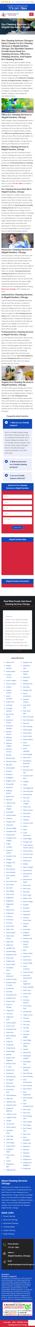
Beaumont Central (9, 721)
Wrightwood (27, 1159)
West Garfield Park (27, 1099)
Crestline (9, 847)
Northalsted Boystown (27, 762)
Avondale (9, 705)
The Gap (26, 1018)
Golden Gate (10, 961)
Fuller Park (9, 929)
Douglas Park (10, 862)
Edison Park (10, 910)
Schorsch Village (26, 925)
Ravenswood (27, 870)
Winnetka (26, 1153)
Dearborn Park (11, 856)
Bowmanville (10, 768)
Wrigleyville (27, 1168)
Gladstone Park (11, 955)
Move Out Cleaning (10, 1220)
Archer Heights (11, 680)
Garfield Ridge (11, 951)
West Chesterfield (27, 1081)
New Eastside (27, 726)
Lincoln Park (10, 1124)
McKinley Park (27, 684)
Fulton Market (10, 933)
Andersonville (10, 671)
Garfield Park (10, 948)
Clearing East (10, 835)
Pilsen (25, 829)
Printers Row (27, 857)
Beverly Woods (11, 761)
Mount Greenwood (27, 694)
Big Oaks (9, 765)
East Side (9, 888)
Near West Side (28, 717)
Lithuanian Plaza (9, 1131)
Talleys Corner (28, 1015)
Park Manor (27, 813)
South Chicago (27, 963)
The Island (26, 1021)
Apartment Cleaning (10, 1223)
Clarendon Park (11, 831)
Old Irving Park (28, 791)
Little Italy (9, 1139)
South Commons (26, 967)
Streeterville (27, 1012)
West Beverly (27, 1073)
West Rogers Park (27, 1129)
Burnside (9, 800)
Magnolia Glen (11, 1170)
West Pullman (27, 1122)
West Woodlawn (26, 1138)
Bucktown (9, 787)
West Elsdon (27, 1089)
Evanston (9, 916)
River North (27, 885)
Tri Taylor (26, 1031)
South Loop (27, 990)
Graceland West (9, 969)
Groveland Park (11, 995)
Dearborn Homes (9, 851)
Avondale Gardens (9, 709)
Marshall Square (26, 672)
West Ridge (27, 1125)
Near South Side (27, 712)
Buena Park (10, 796)
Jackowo (9, 1054)
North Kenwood (26, 744)
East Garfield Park (10, 877)
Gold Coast (10, 958)
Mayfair (25, 680)
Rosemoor (26, 911)
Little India (9, 1136)
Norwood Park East (28, 771)
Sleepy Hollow (28, 953)
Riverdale (26, 892)
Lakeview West (11, 1105)
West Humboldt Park (28, 1105)
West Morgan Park (27, 1117)
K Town (8, 1067)
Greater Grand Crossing (11, 984)
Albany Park (10, 662)
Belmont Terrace (9, 750)
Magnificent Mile (10, 1165)
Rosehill (25, 905)
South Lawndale (28, 987)
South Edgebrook (26, 982)
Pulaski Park (27, 861)
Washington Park (27, 1063)
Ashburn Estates (9, 691)
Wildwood (26, 1146)
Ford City (9, 923)
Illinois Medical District (11, 1037)
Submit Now (17, 527)
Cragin (8, 844)
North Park (26, 758)
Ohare (25, 785)
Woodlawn (26, 1156)
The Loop (26, 1025)
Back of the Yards (10, 715)
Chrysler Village (11, 828)
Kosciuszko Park (10, 1091)
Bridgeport (10, 778)
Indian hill (9, 1041)
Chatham (9, 818)
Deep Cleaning (8, 1234)
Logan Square (10, 1146)
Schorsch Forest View (27, 919)
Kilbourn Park (10, 1086)
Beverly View (10, 758)
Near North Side (27, 706)
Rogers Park (27, 898)
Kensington (10, 1080)
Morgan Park (27, 690)
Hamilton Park (11, 998)
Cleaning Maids (9, 1227)
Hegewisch (10, 1010)
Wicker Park (27, 1143)
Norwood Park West (28, 777)
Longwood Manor (9, 1150)
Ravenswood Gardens (27, 875)
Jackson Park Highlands (10, 1059)
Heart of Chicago (9, 1006)
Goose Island (10, 964)
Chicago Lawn (10, 822)
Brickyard (9, 774)
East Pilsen (10, 885)
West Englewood (27, 1093)
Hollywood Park (9, 1018)
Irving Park (9, 1045)
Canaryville (9, 812)
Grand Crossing (11, 979)
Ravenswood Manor (27, 880)
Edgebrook (10, 898)
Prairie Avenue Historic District (28, 846)
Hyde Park (9, 1032)
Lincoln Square (11, 1127)
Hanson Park (10, 1001)
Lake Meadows (11, 1095)
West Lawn (27, 1109)
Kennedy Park (11, 1076)
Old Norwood (27, 794)
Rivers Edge (27, 895)
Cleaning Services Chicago (17, 1325)
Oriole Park (27, 807)
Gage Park (9, 942)
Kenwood (9, 1083)
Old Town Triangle (26, 802)
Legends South (11, 1117)
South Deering (28, 972)
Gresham (9, 992)
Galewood (9, 945)
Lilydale (8, 1121)
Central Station (11, 815)
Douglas (9, 859)
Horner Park (10, 1026)
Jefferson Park (11, 1063)
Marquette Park (26, 667)
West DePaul (27, 1085)
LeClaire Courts (11, 1114)
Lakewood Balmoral (9, 1109)
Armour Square (11, 684)
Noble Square (27, 730)
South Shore (27, 993)
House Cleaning (9, 1216)
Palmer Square (28, 810)
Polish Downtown (26, 834)
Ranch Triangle (28, 867)
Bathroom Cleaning (8, 289)
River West (27, 888)
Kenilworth (9, 1073)
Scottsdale (26, 929)
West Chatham (28, 1076)
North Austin (27, 733)
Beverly (8, 755)
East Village (10, 891)
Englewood (10, 913)
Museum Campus (26, 700)
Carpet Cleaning (9, 1230)
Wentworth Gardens (27, 1068)
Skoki (24, 950)
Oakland (25, 781)
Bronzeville (10, 784)
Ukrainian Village (26, 1035)
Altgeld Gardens (9, 667)
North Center (27, 736)
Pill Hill (25, 826)
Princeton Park (28, 854)
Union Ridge (27, 1040)
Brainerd (9, 771)
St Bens (25, 997)
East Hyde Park (11, 881)
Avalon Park (10, 702)
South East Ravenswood (27, 976)
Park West (26, 816)
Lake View (9, 1098)
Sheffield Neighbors (26, 934)
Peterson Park (28, 823)
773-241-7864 (17, 8)
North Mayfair (27, 754)
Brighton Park (10, 781)
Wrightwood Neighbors (27, 1164)
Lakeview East (11, 1102)
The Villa (26, 1028)
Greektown (10, 988)
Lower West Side (10, 1156)
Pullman (25, 864)
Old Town (26, 798)
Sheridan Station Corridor (26, 944)
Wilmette (26, 1150)
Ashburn (9, 687)
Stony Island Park (27, 1007)
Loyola (8, 1161)
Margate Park (27, 662)
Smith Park (26, 956)
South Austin (27, 960)
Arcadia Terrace (9, 676)
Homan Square (11, 1023)
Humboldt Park (11, 1029)
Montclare (26, 687)
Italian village (10, 1051)
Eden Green (10, 894)
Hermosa (9, 1014)
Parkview (26, 820)
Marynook (26, 677)
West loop (26, 1113)
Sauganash (26, 914)
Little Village (10, 1143)
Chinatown (9, 825)
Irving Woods (10, 1048)
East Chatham (10, 872)
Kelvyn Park (10, 1070)
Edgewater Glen (10, 905)
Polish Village (27, 839)
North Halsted (28, 739)
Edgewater (10, 901)
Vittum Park (27, 1052)
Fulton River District (10, 937)
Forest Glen (10, 926)
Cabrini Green (10, 803)
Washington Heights (27, 1057)
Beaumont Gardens (9, 727)
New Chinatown (28, 720)
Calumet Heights (9, 807)
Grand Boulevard (9, 974)
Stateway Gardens (26, 1001)
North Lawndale (26, 750)
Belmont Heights (9, 744)
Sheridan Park (27, 938)
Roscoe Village (28, 901)
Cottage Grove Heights (11, 839)
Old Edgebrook (28, 788)
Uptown (25, 1049)
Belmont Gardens (9, 738)
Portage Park (27, 842)
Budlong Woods (9, 792)
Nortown (26, 767)
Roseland (26, 908)
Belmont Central (9, 733)
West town (26, 1134)
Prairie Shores (27, 851)
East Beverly (10, 869)
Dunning (9, 866)
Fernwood (9, 920)
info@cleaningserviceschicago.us (21, 1264)
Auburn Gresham (9, 697)
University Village (26, 1044)
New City (26, 723)
